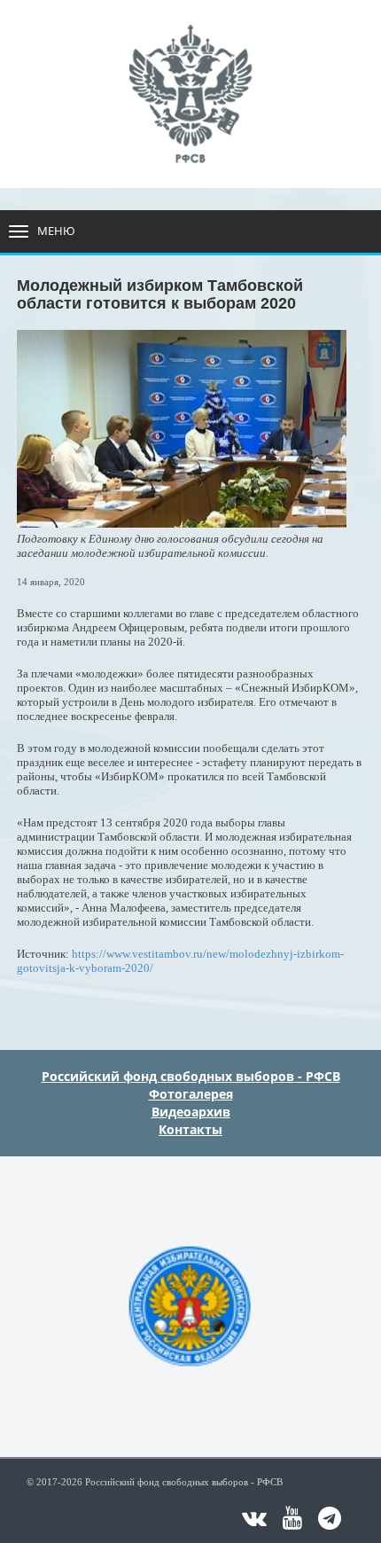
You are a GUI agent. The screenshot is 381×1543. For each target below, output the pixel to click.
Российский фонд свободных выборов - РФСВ (191, 1076)
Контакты (190, 1129)
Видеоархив (191, 1111)
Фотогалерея (191, 1093)
